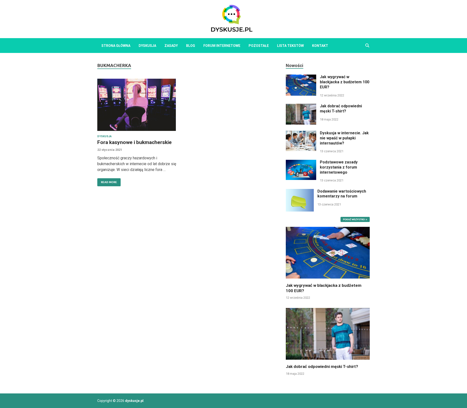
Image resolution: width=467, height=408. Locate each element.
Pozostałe (259, 46)
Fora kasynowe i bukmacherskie (134, 142)
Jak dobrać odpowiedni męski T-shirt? (341, 108)
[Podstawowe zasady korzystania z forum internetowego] (301, 162)
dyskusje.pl (134, 401)
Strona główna (115, 46)
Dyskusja (147, 46)
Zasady (171, 46)
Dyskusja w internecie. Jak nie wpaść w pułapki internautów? (344, 138)
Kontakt (320, 46)
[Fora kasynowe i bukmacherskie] (139, 105)
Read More (107, 181)
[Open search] (367, 45)
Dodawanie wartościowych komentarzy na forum (341, 194)
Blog (190, 46)
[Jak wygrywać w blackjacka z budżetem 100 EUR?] (301, 77)
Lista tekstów (290, 46)
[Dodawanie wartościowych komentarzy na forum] (300, 191)
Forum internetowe (221, 46)
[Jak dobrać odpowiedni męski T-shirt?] (301, 106)
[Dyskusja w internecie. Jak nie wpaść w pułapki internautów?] (301, 133)
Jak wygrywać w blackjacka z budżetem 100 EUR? (344, 82)
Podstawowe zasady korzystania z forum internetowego (339, 167)
